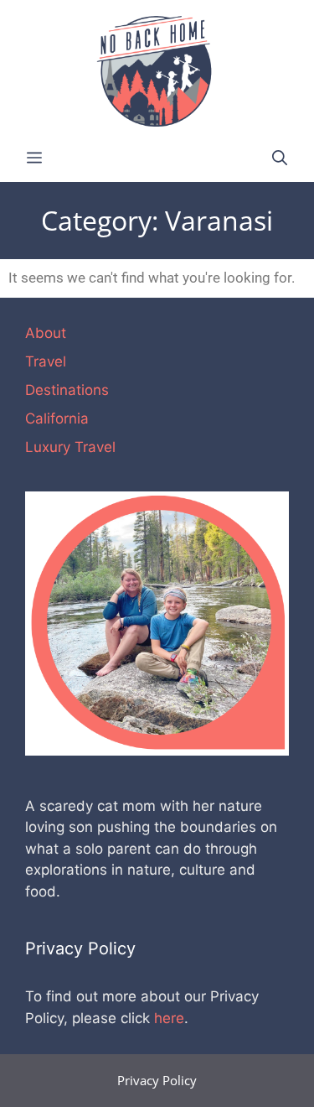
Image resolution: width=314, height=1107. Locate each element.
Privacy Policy (157, 1080)
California (57, 418)
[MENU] (34, 158)
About (45, 333)
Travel (45, 361)
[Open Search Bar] (279, 158)
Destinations (67, 390)
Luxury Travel (70, 447)
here (169, 1018)
